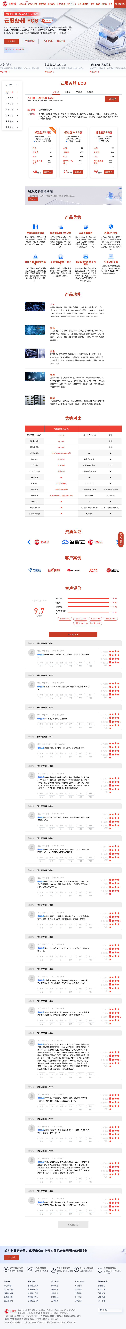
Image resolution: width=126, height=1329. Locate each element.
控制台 (104, 4)
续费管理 (101, 1289)
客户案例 (9, 121)
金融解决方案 (33, 1300)
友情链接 (78, 1300)
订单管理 (101, 1293)
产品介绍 (9, 91)
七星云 (9, 4)
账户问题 (54, 1285)
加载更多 (72, 1224)
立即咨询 (33, 199)
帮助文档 (61, 41)
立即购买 (34, 14)
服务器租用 (8, 1297)
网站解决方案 (33, 1289)
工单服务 (54, 1300)
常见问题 (54, 1293)
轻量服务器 (8, 1293)
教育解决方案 (33, 1297)
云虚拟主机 (8, 1289)
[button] (117, 542)
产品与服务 (32, 4)
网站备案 (54, 1297)
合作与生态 (61, 4)
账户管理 (101, 1300)
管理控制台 (30, 41)
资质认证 (9, 115)
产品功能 (9, 103)
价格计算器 (48, 41)
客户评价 (9, 127)
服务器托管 (8, 1300)
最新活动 (23, 2)
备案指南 (54, 1289)
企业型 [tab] (90, 91)
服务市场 (51, 4)
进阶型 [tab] (68, 91)
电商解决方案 (33, 1293)
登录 (110, 4)
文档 (92, 4)
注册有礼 (11, 1257)
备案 (98, 4)
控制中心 (101, 1285)
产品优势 (9, 97)
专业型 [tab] (79, 91)
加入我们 (78, 1297)
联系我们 (78, 1293)
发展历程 (78, 1289)
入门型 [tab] (56, 91)
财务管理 (101, 1297)
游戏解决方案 (33, 1285)
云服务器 (7, 1285)
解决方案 (42, 4)
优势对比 (9, 109)
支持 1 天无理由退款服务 (16, 49)
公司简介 (78, 1285)
